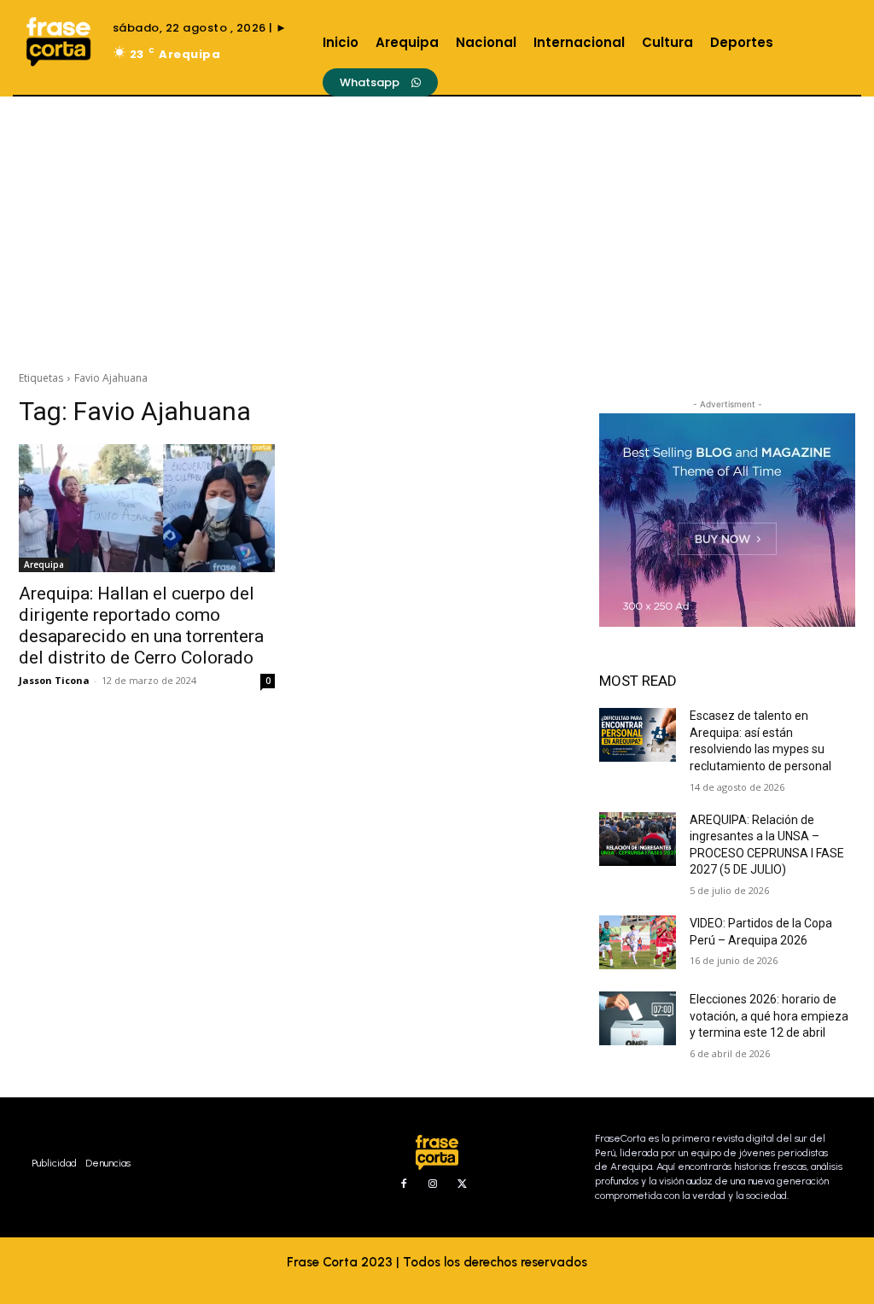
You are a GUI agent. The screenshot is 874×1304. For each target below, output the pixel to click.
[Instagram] (432, 1184)
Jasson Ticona (54, 680)
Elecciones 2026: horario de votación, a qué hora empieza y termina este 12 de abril (769, 1015)
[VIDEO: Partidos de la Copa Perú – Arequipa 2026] (637, 942)
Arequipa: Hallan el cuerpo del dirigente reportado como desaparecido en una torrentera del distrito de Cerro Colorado (141, 625)
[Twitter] (462, 1184)
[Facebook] (403, 1184)
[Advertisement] (437, 224)
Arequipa (44, 564)
